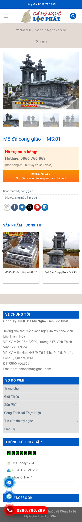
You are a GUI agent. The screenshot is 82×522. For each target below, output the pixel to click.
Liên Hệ (9, 429)
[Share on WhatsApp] (7, 207)
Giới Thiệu (11, 397)
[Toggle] (77, 404)
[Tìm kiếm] (73, 16)
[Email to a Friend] (29, 207)
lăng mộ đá (21, 197)
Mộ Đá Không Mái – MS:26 (21, 272)
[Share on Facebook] (14, 207)
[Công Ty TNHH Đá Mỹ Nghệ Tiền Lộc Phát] (41, 16)
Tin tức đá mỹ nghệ (18, 421)
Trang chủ (23, 30)
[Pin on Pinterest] (37, 207)
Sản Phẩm (11, 405)
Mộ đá (39, 30)
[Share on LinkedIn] (44, 207)
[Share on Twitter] (22, 207)
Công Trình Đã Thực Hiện (22, 413)
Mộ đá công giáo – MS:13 (61, 272)
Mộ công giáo (56, 30)
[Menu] (5, 16)
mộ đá (33, 197)
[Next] (72, 81)
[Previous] (10, 81)
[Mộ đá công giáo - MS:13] (61, 250)
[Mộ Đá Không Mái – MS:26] (21, 250)
